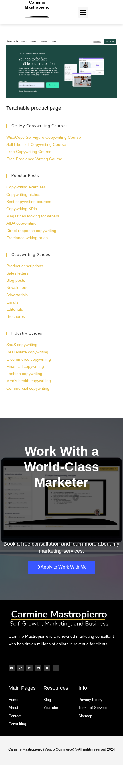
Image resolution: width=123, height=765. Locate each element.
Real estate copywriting (27, 352)
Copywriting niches (23, 194)
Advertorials (17, 295)
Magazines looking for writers (32, 216)
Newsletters (16, 287)
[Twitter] (47, 668)
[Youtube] (12, 668)
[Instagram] (29, 668)
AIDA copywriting (21, 223)
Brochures (15, 316)
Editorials (14, 309)
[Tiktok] (20, 668)
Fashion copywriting (24, 373)
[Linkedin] (38, 668)
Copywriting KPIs (21, 208)
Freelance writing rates (27, 237)
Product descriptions (24, 266)
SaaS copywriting (21, 344)
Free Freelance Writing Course (34, 159)
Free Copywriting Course (28, 151)
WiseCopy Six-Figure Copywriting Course (43, 137)
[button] (83, 12)
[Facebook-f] (56, 668)
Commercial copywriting (27, 388)
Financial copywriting (25, 366)
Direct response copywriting (31, 230)
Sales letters (17, 273)
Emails (12, 302)
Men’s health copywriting (28, 380)
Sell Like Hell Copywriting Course (36, 144)
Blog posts (15, 280)
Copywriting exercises (26, 187)
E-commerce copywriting (28, 359)
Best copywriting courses (28, 201)
